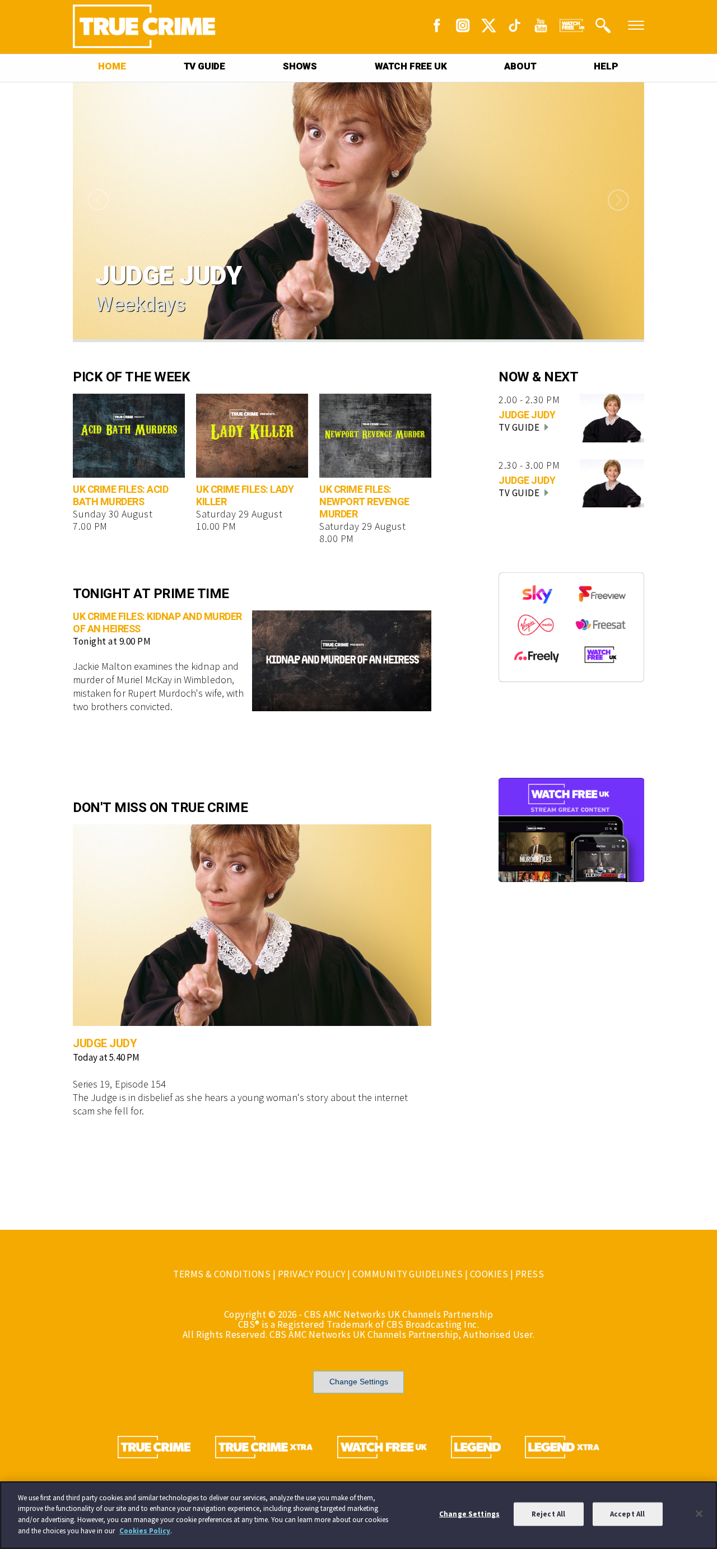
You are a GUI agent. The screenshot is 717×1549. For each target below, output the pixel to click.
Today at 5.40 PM (106, 1057)
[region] (358, 1515)
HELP (606, 66)
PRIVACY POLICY (312, 1274)
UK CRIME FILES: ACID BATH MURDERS (120, 496)
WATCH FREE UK (410, 66)
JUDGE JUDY (105, 1043)
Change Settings (358, 1382)
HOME (111, 66)
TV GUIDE (204, 66)
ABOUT (520, 66)
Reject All (548, 1514)
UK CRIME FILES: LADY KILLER (245, 496)
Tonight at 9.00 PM (112, 641)
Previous (95, 200)
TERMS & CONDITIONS (222, 1274)
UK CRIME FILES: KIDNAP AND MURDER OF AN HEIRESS (157, 623)
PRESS (529, 1274)
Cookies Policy (144, 1530)
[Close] (699, 1513)
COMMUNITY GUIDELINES (407, 1274)
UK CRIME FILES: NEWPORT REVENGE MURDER (364, 502)
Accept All (627, 1514)
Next (622, 200)
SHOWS (300, 66)
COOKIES (489, 1274)
